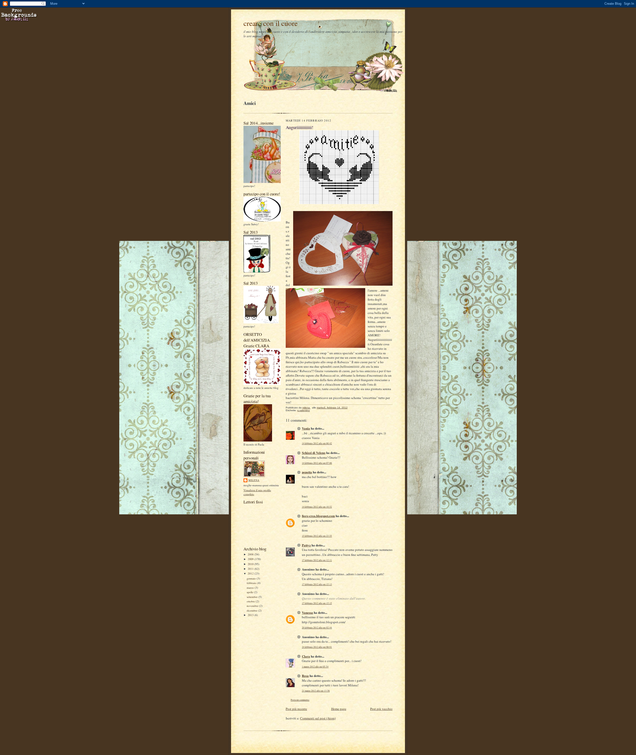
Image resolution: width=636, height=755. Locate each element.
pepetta (307, 472)
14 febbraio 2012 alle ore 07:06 (317, 463)
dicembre (252, 610)
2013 (251, 615)
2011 (251, 569)
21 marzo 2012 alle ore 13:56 (316, 690)
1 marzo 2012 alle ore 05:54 (315, 666)
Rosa (305, 675)
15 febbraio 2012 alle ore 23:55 (317, 535)
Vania (306, 428)
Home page (338, 709)
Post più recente (296, 709)
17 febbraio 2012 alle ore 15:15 (317, 603)
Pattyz (306, 545)
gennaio (252, 578)
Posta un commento (300, 700)
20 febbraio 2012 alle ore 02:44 (317, 627)
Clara (306, 656)
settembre (252, 597)
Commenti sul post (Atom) (318, 718)
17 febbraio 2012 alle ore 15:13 (317, 584)
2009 (251, 559)
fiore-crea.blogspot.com (318, 515)
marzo (251, 587)
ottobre (251, 601)
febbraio (252, 583)
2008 (251, 554)
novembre (253, 606)
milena (253, 480)
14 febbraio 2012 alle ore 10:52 (317, 506)
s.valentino (303, 410)
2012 (251, 573)
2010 (251, 564)
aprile (250, 592)
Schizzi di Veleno (313, 452)
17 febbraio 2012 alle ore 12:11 (317, 560)
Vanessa (307, 612)
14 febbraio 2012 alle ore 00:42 (317, 443)
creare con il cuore (270, 23)
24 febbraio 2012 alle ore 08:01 (317, 647)
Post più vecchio (381, 709)
